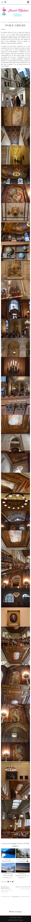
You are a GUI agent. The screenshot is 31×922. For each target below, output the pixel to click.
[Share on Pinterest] (13, 881)
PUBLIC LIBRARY (15, 25)
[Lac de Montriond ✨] (8, 853)
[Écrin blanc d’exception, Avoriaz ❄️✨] (8, 868)
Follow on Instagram (16, 911)
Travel (21, 22)
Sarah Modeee (17, 917)
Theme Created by (15, 920)
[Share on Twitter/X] (10, 881)
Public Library (7, 34)
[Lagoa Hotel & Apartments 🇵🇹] (23, 853)
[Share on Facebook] (8, 881)
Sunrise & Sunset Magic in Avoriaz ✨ (22, 875)
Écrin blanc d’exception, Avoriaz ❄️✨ (8, 875)
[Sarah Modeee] (15, 10)
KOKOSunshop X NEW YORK (6, 889)
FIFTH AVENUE (23, 888)
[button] (29, 2)
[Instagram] (2, 2)
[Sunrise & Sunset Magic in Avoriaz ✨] (23, 868)
